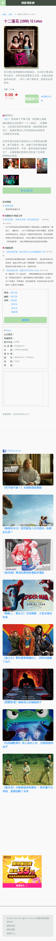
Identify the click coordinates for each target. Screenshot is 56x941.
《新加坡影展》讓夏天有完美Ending (22, 270)
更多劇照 (26, 190)
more (25, 320)
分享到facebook (13, 450)
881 (7, 119)
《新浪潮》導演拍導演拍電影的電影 (23, 572)
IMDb (8, 330)
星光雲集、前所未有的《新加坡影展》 (22, 219)
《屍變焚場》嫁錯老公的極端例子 (22, 702)
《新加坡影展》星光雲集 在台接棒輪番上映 (25, 251)
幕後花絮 (9, 205)
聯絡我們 (11, 925)
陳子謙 (14, 292)
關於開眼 (11, 929)
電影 (10, 14)
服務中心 (11, 933)
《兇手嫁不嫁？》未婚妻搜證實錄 (22, 487)
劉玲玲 (14, 304)
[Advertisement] (28, 826)
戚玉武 (14, 308)
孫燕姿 (14, 300)
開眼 (4, 14)
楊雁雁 (14, 311)
